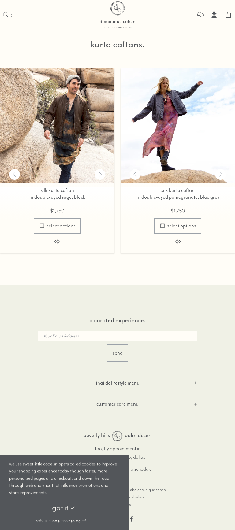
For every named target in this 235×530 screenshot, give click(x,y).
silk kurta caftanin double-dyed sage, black (57, 194)
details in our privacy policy (58, 520)
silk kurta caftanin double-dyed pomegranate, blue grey (177, 194)
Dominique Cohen (117, 14)
